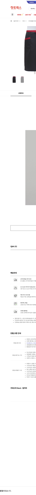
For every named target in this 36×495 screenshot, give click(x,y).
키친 (23, 21)
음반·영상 (28, 15)
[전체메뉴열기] (12, 14)
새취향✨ (20, 15)
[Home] (11, 21)
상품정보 (21, 93)
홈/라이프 (16, 21)
